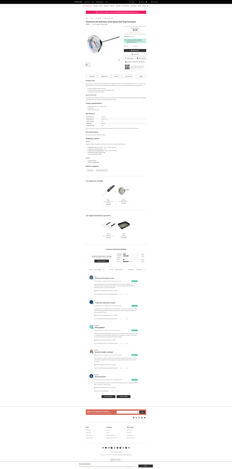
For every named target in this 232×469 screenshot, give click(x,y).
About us (108, 430)
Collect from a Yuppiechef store (95, 149)
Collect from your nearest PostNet (96, 150)
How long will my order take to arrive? (96, 152)
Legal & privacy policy (110, 435)
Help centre (129, 430)
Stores (93, 2)
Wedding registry (89, 437)
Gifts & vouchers (89, 435)
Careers (107, 432)
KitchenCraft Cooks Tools (108, 18)
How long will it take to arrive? (131, 41)
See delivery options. (135, 28)
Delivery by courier (92, 147)
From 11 (96, 24)
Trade (107, 2)
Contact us (129, 432)
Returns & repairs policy (93, 162)
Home (87, 18)
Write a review (104, 24)
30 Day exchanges (92, 160)
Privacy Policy (129, 466)
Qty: (126, 46)
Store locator (88, 432)
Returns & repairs (130, 437)
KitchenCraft (98, 18)
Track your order (130, 435)
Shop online (88, 430)
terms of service (126, 454)
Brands (92, 18)
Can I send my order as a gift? (95, 154)
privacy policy (120, 454)
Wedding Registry (99, 2)
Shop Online (87, 2)
